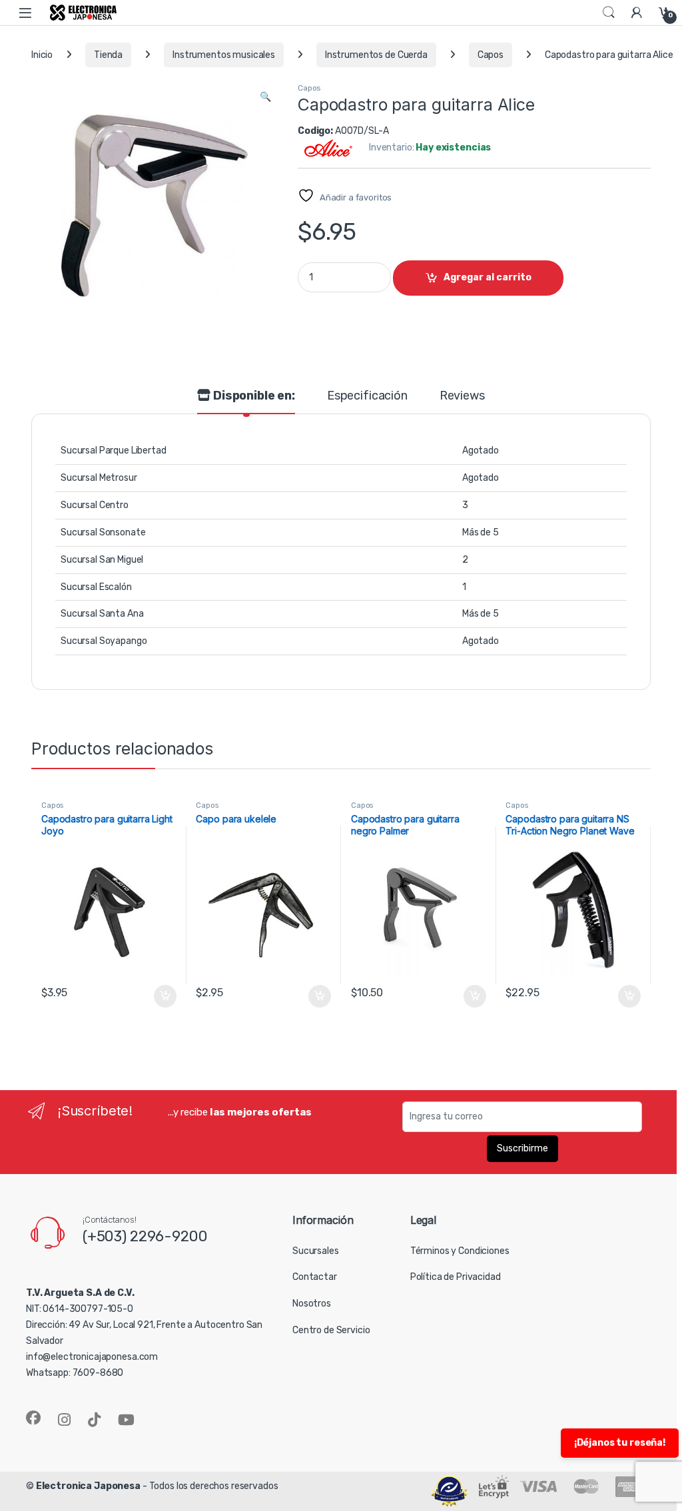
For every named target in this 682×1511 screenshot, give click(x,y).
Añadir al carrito (162, 996)
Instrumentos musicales (223, 55)
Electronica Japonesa (88, 1486)
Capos (491, 55)
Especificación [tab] (367, 396)
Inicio (42, 55)
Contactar (314, 1277)
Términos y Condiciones (460, 1251)
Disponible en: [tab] (252, 396)
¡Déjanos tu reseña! (619, 1442)
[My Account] (636, 12)
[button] (265, 97)
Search (608, 12)
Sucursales (315, 1251)
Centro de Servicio (331, 1330)
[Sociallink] (33, 1417)
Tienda (108, 55)
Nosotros (311, 1303)
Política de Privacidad (455, 1277)
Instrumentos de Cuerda (376, 55)
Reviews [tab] (462, 396)
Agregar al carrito (487, 277)
